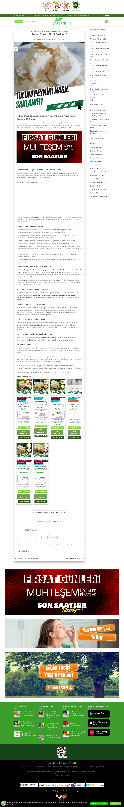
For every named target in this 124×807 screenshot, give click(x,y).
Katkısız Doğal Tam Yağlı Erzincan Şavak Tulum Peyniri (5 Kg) (58, 404)
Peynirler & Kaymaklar (97, 175)
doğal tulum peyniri (39, 295)
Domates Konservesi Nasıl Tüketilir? (98, 132)
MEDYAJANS (65, 791)
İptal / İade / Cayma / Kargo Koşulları (60, 767)
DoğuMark (37, 39)
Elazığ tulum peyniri (25, 270)
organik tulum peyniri (68, 295)
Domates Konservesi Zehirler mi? (99, 120)
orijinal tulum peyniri (24, 297)
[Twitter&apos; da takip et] (105, 15)
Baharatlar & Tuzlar (96, 147)
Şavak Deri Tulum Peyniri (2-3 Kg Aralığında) (75, 404)
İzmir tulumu (22, 280)
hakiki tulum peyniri (54, 295)
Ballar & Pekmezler (96, 151)
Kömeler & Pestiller (96, 168)
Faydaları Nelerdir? (96, 39)
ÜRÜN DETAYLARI (23, 433)
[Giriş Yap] (106, 21)
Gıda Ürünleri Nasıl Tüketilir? (99, 54)
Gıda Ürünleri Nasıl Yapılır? (99, 60)
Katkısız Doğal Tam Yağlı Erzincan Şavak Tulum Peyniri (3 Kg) (24, 468)
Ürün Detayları (24, 427)
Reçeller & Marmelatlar (97, 179)
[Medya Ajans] (62, 799)
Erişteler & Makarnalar (97, 158)
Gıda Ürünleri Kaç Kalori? (98, 42)
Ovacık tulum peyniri (47, 337)
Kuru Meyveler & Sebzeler (98, 172)
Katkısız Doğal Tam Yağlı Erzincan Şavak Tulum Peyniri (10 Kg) (41, 402)
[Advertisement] (49, 198)
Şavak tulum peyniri (66, 270)
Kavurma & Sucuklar (96, 165)
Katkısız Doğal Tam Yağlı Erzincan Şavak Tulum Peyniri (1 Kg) (24, 404)
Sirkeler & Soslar (95, 186)
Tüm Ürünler (94, 144)
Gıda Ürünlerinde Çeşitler (98, 71)
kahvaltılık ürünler (50, 312)
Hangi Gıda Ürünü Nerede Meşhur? (98, 96)
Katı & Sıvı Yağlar (95, 161)
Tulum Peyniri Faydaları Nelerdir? (28, 558)
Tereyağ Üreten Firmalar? (98, 110)
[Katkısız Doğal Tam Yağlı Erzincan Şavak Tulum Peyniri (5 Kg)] (57, 386)
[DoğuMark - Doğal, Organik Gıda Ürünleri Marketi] (62, 21)
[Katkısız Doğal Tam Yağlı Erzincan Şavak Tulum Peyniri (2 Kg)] (41, 450)
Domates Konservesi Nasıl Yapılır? (98, 126)
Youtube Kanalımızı (36, 372)
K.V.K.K (63, 15)
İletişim (69, 15)
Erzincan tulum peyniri (40, 270)
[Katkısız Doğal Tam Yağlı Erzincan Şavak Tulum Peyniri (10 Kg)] (41, 386)
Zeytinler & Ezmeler (96, 193)
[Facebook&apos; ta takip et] (101, 15)
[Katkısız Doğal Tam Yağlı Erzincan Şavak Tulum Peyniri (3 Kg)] (24, 450)
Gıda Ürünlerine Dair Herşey (59, 31)
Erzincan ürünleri (36, 325)
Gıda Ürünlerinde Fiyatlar (98, 75)
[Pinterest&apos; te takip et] (108, 15)
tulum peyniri (39, 217)
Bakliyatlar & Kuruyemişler (98, 196)
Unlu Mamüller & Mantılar (98, 189)
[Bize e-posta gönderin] (107, 15)
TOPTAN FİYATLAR (24, 437)
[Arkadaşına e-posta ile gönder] (49, 537)
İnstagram (47, 372)
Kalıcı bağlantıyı (66, 544)
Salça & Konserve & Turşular (99, 182)
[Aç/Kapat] (22, 530)
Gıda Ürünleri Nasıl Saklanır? (40, 31)
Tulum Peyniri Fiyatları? (74, 558)
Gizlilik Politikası (54, 15)
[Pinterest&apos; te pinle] (52, 537)
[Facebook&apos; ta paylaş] (42, 537)
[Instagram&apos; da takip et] (103, 15)
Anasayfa (37, 15)
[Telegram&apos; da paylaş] (56, 537)
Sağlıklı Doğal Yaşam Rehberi (81, 15)
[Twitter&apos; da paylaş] (46, 537)
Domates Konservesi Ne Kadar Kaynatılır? (98, 115)
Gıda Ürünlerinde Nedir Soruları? (97, 82)
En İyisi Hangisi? (95, 35)
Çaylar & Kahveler (96, 154)
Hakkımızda (45, 15)
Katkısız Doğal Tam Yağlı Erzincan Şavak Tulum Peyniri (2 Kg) (41, 468)
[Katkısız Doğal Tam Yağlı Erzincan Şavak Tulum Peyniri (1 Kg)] (24, 386)
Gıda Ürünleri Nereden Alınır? (99, 66)
